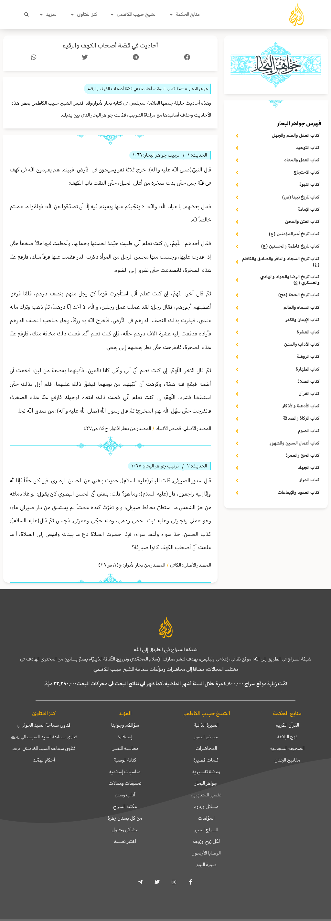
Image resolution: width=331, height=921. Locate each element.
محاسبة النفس (125, 748)
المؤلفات (206, 818)
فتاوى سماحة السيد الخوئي (43, 725)
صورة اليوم (206, 864)
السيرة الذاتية (206, 725)
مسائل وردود (206, 806)
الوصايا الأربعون (206, 853)
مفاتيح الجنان (287, 760)
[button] (26, 14)
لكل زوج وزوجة (206, 841)
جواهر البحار (206, 783)
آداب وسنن (125, 795)
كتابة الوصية (125, 760)
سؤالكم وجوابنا (125, 725)
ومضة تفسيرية (206, 771)
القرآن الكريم (287, 725)
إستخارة (125, 736)
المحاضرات (206, 748)
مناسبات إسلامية (125, 771)
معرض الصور (206, 736)
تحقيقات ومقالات (125, 783)
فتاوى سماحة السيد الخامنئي (44, 748)
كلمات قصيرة (206, 760)
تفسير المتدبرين (206, 795)
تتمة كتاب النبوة (170, 88)
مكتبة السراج (125, 806)
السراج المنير (206, 829)
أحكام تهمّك (44, 760)
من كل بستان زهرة (125, 818)
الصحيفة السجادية (287, 748)
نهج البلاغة (287, 736)
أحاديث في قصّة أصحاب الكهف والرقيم (110, 45)
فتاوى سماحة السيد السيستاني (43, 736)
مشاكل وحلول (125, 829)
